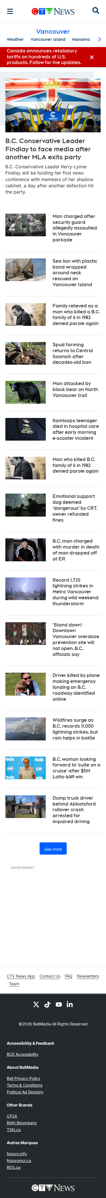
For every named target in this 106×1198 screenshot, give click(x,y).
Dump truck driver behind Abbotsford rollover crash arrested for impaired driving (74, 809)
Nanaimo (81, 39)
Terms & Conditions (24, 1085)
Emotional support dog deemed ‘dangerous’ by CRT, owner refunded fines (75, 508)
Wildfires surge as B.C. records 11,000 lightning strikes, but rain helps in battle (75, 728)
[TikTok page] (47, 1004)
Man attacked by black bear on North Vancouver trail (75, 389)
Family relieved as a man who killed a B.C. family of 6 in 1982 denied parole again (76, 314)
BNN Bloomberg (22, 1122)
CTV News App (21, 976)
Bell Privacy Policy (23, 1078)
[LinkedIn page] (70, 1004)
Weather (15, 39)
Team (14, 983)
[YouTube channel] (58, 1004)
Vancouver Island (48, 39)
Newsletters (88, 976)
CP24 (12, 1116)
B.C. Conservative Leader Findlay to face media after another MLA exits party (48, 149)
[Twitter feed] (36, 1004)
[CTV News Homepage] (53, 11)
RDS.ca (13, 1167)
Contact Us (50, 976)
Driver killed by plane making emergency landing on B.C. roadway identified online (76, 687)
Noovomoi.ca (19, 1160)
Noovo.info (17, 1153)
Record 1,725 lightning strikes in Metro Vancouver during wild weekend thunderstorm (76, 591)
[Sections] (10, 11)
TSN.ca (14, 1129)
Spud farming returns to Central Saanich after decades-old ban (73, 353)
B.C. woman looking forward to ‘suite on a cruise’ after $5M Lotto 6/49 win (76, 768)
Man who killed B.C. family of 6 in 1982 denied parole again (76, 465)
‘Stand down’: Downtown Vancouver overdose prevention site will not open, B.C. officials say (76, 639)
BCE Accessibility (22, 1054)
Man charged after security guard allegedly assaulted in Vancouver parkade (75, 228)
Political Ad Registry (25, 1091)
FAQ (68, 976)
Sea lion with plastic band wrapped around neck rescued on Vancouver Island (75, 272)
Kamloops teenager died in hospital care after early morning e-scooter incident (76, 429)
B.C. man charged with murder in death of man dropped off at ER (76, 549)
